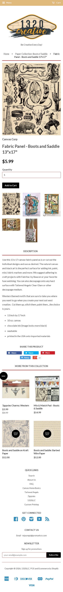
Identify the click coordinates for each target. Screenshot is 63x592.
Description (30, 251)
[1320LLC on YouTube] (39, 520)
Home (6, 53)
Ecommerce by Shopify (48, 568)
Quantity (7, 169)
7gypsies (31, 496)
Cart (58, 2)
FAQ (31, 484)
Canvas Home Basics (32, 488)
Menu (9, 2)
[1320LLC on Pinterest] (23, 520)
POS (32, 568)
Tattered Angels (31, 492)
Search (32, 475)
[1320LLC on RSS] (47, 520)
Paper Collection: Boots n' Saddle (31, 53)
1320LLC (31, 500)
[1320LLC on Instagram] (31, 520)
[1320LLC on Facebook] (16, 520)
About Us (31, 480)
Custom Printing (31, 504)
